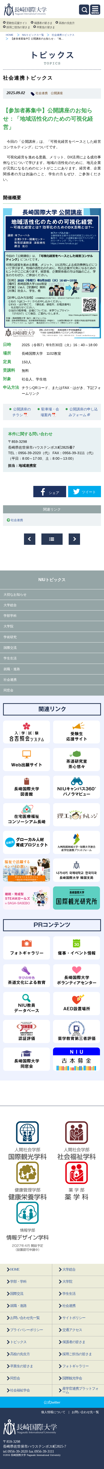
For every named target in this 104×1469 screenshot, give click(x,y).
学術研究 (10, 637)
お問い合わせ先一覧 (25, 1318)
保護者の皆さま (43, 22)
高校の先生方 (66, 22)
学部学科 (10, 616)
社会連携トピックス (63, 34)
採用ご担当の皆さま (18, 27)
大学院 (8, 626)
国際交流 (10, 648)
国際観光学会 (72, 1378)
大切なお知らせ (15, 594)
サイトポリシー (73, 1318)
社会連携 (42, 93)
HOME (9, 34)
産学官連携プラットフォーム (80, 1390)
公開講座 (57, 93)
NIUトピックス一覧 (33, 34)
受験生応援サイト (16, 22)
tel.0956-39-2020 (15, 1451)
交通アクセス (72, 1330)
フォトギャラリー (75, 1366)
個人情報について (53, 1412)
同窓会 (8, 690)
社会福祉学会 (20, 1390)
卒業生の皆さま (46, 27)
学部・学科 (18, 1281)
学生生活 (10, 658)
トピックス (18, 1342)
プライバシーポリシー (26, 1330)
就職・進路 (12, 669)
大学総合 (10, 605)
